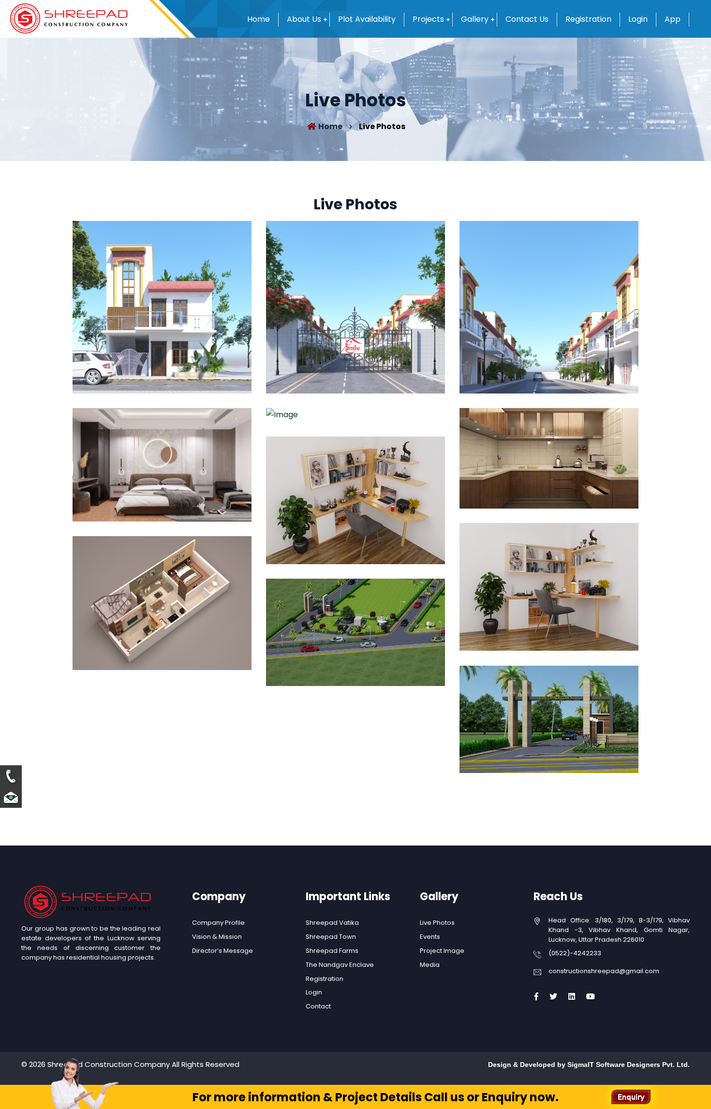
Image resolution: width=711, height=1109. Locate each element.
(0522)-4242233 (574, 953)
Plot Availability (367, 19)
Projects (428, 19)
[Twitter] (553, 996)
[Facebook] (536, 996)
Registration (588, 19)
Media (430, 964)
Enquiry (631, 1097)
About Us (304, 19)
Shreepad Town (331, 936)
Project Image (442, 950)
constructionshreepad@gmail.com (603, 971)
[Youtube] (590, 996)
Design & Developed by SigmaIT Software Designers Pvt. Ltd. (589, 1064)
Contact (318, 1006)
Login (638, 19)
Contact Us (526, 19)
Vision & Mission (217, 936)
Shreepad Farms (332, 950)
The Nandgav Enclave (340, 964)
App (673, 19)
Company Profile (218, 922)
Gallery (475, 19)
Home (258, 19)
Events (430, 936)
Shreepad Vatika (332, 922)
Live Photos (437, 922)
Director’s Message (222, 950)
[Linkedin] (571, 996)
